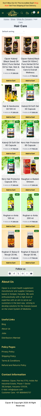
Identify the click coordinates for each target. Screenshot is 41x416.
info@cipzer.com (15, 389)
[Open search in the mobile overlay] (22, 13)
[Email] (31, 273)
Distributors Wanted (11, 338)
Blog (4, 324)
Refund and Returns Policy (14, 365)
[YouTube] (22, 273)
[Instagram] (10, 273)
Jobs (4, 333)
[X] (18, 273)
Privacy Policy (8, 351)
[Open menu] (3, 13)
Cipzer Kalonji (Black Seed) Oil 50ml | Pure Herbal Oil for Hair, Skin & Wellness (11, 64)
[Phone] (27, 273)
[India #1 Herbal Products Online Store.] (13, 13)
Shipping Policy (9, 356)
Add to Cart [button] (10, 81)
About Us (6, 329)
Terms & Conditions (11, 361)
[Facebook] (14, 273)
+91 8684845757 (23, 392)
